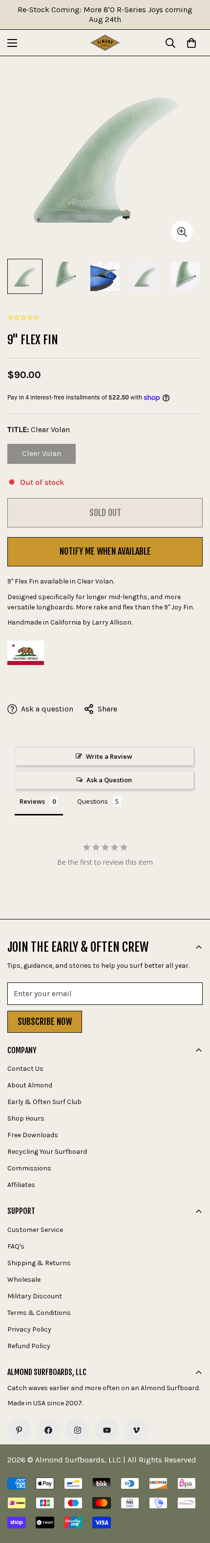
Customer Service (35, 1230)
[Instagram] (77, 1430)
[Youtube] (107, 1430)
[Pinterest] (19, 1430)
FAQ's (15, 1246)
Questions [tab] (92, 801)
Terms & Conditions (39, 1313)
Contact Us (25, 1068)
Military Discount (34, 1296)
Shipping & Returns (39, 1263)
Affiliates (21, 1185)
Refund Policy (28, 1346)
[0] (191, 43)
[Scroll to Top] (192, 1491)
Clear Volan (49, 456)
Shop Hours (25, 1118)
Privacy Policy (29, 1329)
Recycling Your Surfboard (47, 1151)
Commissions (29, 1168)
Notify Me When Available (105, 551)
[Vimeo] (136, 1430)
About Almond (29, 1085)
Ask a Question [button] (109, 779)
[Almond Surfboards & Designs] (105, 43)
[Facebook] (48, 1430)
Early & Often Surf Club (44, 1102)
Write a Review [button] (109, 756)
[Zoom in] (182, 232)
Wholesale (24, 1279)
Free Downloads (32, 1135)
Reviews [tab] (32, 801)
